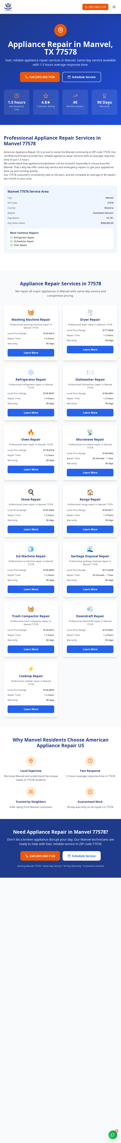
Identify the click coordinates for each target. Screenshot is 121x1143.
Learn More (31, 352)
